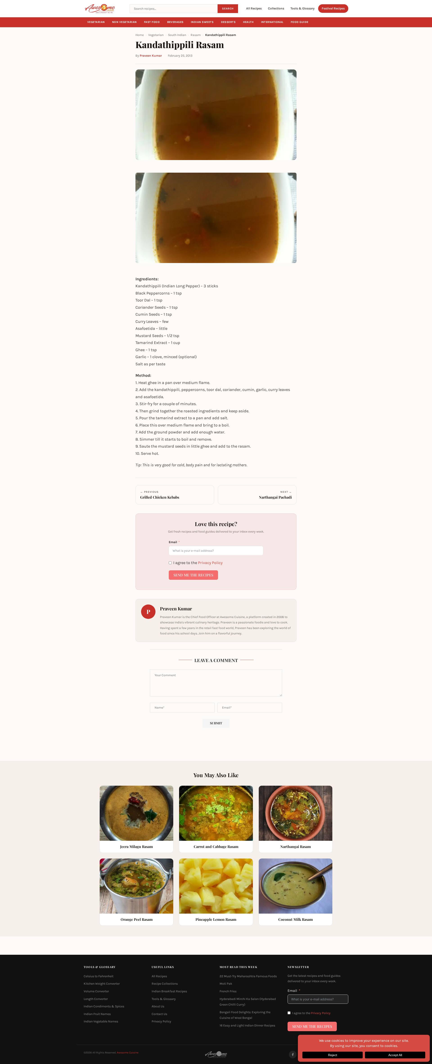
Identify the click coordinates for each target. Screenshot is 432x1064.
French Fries (228, 991)
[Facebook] (293, 1054)
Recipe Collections (165, 984)
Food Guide (299, 22)
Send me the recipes (193, 575)
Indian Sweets (202, 22)
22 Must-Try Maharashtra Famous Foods (248, 976)
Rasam (196, 35)
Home (139, 35)
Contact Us (159, 1014)
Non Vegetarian (124, 22)
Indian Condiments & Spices (104, 1006)
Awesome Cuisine (127, 1052)
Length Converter (96, 999)
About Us (158, 1006)
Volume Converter (96, 991)
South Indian (177, 35)
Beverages (175, 22)
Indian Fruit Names (97, 1014)
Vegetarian (96, 22)
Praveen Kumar (151, 56)
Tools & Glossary (302, 8)
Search (228, 8)
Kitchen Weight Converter (102, 984)
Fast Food (152, 22)
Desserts (228, 22)
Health (248, 22)
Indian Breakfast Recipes (169, 991)
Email (173, 542)
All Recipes (254, 8)
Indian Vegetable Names (101, 1021)
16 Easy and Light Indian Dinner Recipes (247, 1025)
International (272, 22)
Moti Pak (226, 984)
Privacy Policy (210, 562)
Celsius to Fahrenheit (98, 976)
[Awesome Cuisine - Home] (104, 8)
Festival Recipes (333, 8)
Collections (276, 8)
